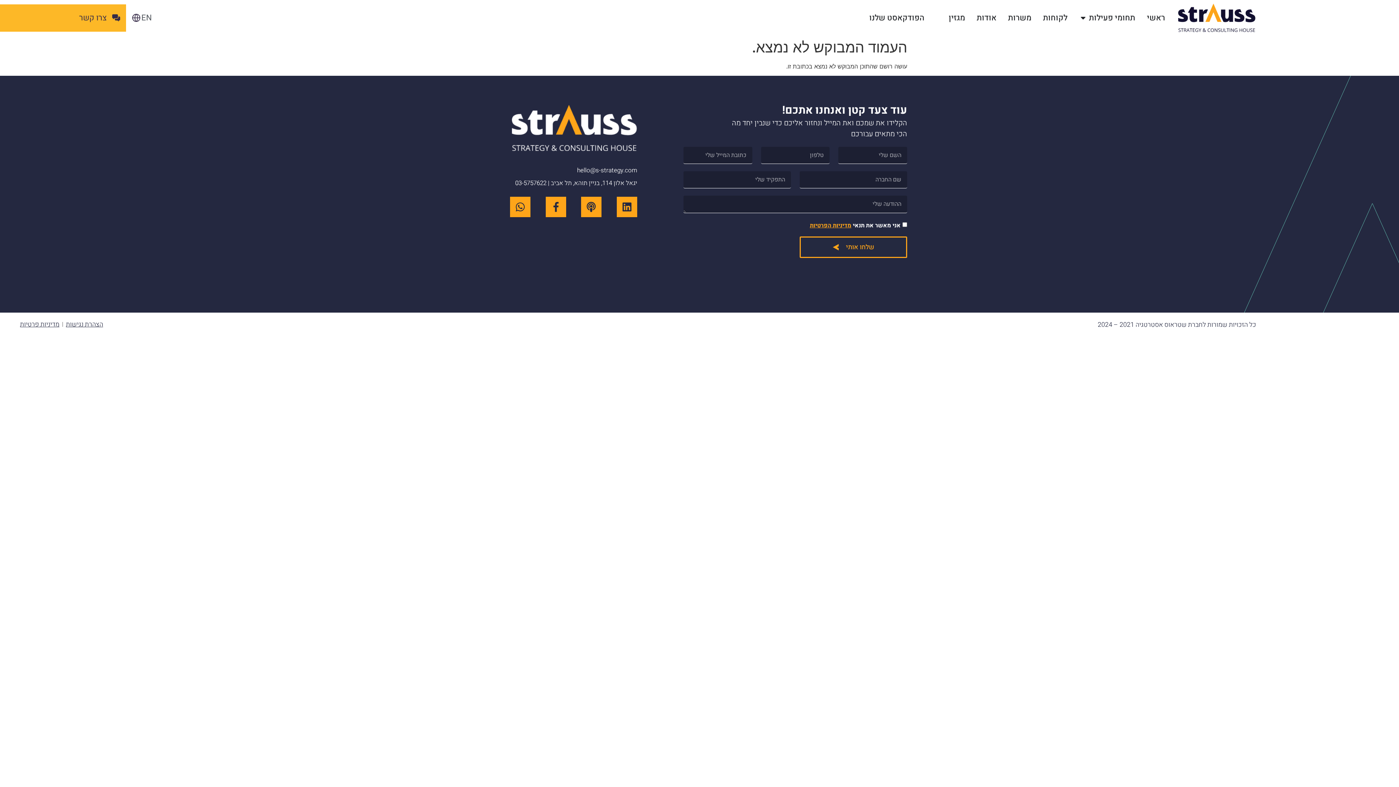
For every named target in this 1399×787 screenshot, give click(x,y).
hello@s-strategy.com (607, 170)
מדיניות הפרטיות (830, 225)
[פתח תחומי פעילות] (1083, 18)
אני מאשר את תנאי (855, 225)
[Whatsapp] (520, 207)
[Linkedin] (627, 207)
